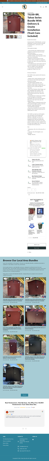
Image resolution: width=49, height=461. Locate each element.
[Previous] (23, 429)
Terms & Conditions (7, 441)
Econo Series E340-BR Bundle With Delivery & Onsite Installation (35, 328)
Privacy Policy (5, 445)
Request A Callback (6, 2)
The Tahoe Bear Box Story (8, 438)
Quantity (29, 187)
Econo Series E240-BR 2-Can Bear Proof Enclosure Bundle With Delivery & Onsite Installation (12, 328)
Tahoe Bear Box (24, 458)
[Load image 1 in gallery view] (7, 36)
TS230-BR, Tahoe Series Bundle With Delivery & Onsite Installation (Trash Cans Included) (13, 300)
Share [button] (30, 252)
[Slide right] (23, 36)
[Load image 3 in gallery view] (15, 36)
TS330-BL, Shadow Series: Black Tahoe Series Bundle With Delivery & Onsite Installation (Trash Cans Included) (13, 387)
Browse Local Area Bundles (40, 0)
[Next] (26, 429)
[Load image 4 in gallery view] (20, 36)
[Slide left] (4, 36)
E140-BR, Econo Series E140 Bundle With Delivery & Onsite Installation (12, 357)
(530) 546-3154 (23, 448)
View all (24, 395)
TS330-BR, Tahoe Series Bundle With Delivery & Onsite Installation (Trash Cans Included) (35, 300)
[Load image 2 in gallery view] (11, 36)
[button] (2, 6)
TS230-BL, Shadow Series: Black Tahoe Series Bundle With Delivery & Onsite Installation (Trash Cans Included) (35, 358)
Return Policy (5, 443)
